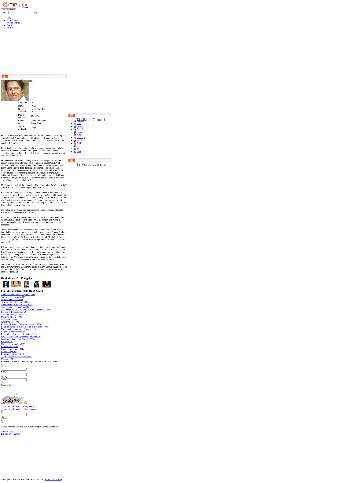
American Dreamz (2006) (12, 299)
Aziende (80, 121)
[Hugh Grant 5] (46, 287)
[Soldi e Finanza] (74, 143)
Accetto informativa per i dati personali (21, 409)
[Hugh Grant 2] (16, 287)
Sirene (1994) (7, 341)
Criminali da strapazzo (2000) (14, 314)
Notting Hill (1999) (9, 319)
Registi (10, 28)
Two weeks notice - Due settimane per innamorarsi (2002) (26, 309)
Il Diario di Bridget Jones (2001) (15, 312)
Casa (79, 123)
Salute (79, 140)
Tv (78, 149)
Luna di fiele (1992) (9, 346)
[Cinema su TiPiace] (74, 126)
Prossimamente (13, 23)
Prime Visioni (12, 20)
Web (79, 151)
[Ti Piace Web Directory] (74, 151)
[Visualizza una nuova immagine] (25, 402)
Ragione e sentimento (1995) (13, 332)
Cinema (80, 126)
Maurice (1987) (8, 359)
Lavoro (80, 132)
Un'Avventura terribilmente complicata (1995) (21, 336)
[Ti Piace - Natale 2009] (74, 135)
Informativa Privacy (53, 479)
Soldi (79, 143)
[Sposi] (74, 146)
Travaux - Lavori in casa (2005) (15, 302)
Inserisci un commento (11, 434)
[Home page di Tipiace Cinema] (17, 4)
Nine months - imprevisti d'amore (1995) (18, 329)
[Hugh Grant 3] (26, 287)
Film (9, 18)
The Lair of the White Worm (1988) (16, 356)
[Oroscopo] (74, 137)
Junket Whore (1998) (10, 322)
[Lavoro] (74, 132)
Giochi (80, 129)
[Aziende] (74, 121)
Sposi (79, 146)
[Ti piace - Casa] (74, 123)
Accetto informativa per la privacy (19, 406)
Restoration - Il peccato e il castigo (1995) (19, 334)
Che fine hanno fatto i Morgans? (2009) (18, 294)
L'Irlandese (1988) (9, 351)
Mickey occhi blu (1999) (12, 317)
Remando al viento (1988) (12, 354)
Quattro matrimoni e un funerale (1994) (18, 339)
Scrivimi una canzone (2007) (13, 297)
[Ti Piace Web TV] (74, 149)
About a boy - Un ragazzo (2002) (15, 307)
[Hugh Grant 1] (6, 287)
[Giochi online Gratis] (74, 129)
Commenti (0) (7, 431)
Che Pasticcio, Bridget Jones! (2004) (17, 304)
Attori (9, 25)
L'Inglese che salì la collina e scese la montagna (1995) (25, 327)
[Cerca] (36, 12)
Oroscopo (81, 137)
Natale (79, 135)
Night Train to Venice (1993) (13, 344)
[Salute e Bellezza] (74, 140)
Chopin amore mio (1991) (12, 349)
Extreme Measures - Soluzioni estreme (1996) (21, 324)
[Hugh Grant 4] (36, 287)
